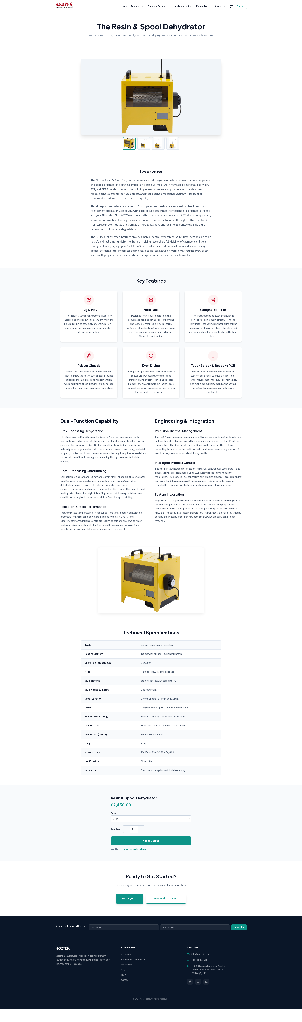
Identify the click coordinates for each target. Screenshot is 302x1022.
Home (124, 6)
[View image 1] (129, 143)
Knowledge (201, 6)
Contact (241, 6)
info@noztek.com (200, 954)
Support (219, 6)
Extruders (135, 6)
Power (114, 813)
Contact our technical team (134, 849)
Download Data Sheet (166, 899)
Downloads (126, 964)
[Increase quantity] (141, 829)
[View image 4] (172, 143)
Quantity (115, 829)
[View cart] (231, 6)
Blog (123, 975)
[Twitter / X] (198, 982)
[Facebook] (190, 982)
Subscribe (239, 927)
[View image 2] (143, 143)
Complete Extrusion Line (133, 959)
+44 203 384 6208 (199, 960)
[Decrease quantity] (126, 829)
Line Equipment (181, 6)
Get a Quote (129, 899)
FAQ (123, 969)
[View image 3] (158, 143)
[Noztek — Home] (64, 6)
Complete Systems (157, 6)
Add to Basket (151, 841)
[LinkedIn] (206, 982)
